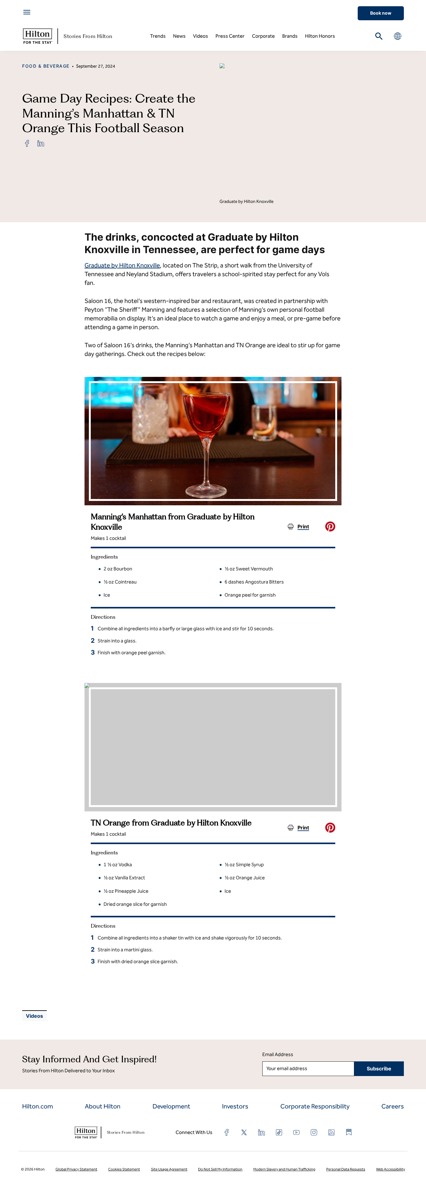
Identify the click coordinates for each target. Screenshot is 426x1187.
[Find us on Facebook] (227, 1132)
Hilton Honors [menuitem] (320, 36)
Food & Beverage (46, 66)
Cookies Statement (124, 1169)
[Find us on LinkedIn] (262, 1132)
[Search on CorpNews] (379, 36)
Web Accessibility (390, 1169)
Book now (380, 13)
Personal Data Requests (345, 1169)
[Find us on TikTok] (279, 1132)
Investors (235, 1106)
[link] (27, 143)
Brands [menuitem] (290, 36)
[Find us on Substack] (349, 1132)
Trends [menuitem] (158, 36)
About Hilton (102, 1106)
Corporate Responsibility (315, 1106)
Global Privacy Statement (76, 1169)
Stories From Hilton (88, 36)
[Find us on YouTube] (297, 1132)
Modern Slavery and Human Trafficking (284, 1169)
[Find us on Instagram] (314, 1132)
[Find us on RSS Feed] (331, 1132)
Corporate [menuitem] (263, 36)
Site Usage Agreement (169, 1169)
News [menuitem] (179, 36)
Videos (34, 1016)
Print (303, 526)
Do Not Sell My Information (220, 1169)
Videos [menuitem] (200, 36)
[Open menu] (26, 12)
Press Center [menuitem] (229, 36)
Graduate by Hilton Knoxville (122, 265)
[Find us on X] (244, 1132)
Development (171, 1106)
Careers (392, 1106)
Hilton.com (37, 1106)
